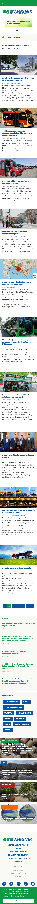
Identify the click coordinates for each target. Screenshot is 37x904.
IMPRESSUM (18, 867)
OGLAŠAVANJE (18, 870)
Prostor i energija (15, 83)
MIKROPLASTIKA (22, 724)
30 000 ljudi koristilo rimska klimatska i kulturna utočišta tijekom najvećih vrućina (17, 666)
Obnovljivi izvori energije (17, 138)
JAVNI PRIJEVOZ (11, 702)
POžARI (7, 730)
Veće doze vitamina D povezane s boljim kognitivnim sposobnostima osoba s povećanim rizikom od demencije (18, 681)
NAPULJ (7, 718)
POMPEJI (20, 718)
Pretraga (17, 37)
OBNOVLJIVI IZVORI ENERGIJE (18, 858)
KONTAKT (18, 877)
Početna (8, 37)
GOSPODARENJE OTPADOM (18, 845)
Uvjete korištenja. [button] (19, 896)
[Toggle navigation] (32, 3)
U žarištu (12, 287)
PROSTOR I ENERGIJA (18, 852)
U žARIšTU (18, 862)
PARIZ (7, 724)
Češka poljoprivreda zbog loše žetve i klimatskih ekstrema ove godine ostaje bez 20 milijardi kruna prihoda (17, 639)
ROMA (26, 702)
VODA (18, 848)
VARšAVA (8, 713)
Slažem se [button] (18, 900)
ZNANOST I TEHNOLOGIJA (18, 855)
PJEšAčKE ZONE (24, 713)
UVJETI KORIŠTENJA (18, 873)
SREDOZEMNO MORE (13, 707)
